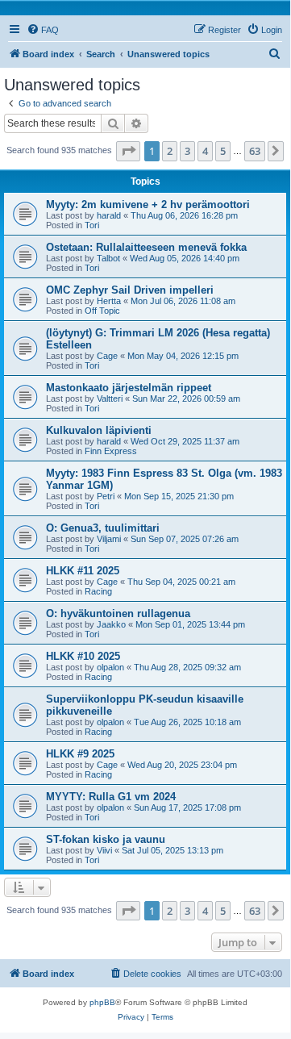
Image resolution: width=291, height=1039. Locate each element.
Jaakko (111, 624)
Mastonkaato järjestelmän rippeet (128, 388)
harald (109, 215)
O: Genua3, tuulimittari (103, 528)
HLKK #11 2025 (82, 571)
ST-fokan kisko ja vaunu (105, 839)
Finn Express (111, 451)
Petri (105, 496)
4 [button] (205, 151)
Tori (92, 225)
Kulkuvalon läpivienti (99, 430)
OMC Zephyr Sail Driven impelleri (130, 290)
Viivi (104, 850)
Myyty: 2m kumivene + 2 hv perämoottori (148, 204)
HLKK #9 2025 (80, 754)
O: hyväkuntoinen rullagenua (118, 613)
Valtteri (110, 398)
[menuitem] (43, 30)
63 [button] (254, 151)
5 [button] (223, 151)
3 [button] (187, 151)
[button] (128, 151)
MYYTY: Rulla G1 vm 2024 (111, 797)
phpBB (102, 1002)
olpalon (110, 667)
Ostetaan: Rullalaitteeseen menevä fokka (146, 247)
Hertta (109, 301)
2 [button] (170, 151)
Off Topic (102, 310)
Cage (107, 356)
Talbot (108, 258)
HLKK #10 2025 (83, 656)
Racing (98, 591)
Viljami (109, 539)
